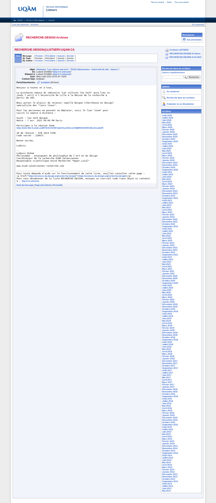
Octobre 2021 (168, 252)
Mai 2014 (166, 462)
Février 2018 (168, 356)
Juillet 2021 (167, 259)
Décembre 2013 (170, 474)
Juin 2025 (166, 148)
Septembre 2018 (170, 340)
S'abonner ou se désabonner (180, 104)
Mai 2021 (166, 264)
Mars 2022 (167, 240)
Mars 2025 (167, 155)
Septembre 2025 (170, 141)
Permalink (58, 185)
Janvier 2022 (168, 245)
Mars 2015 (167, 439)
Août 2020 (167, 285)
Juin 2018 (166, 347)
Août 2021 (167, 257)
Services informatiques (35, 20)
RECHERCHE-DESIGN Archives (185, 53)
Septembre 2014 (170, 453)
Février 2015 (168, 441)
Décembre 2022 (170, 219)
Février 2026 (168, 129)
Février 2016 (168, 413)
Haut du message (25, 185)
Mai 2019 (166, 321)
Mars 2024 (167, 184)
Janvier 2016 (168, 415)
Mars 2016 (167, 410)
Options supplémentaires (173, 72)
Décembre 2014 (170, 446)
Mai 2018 (166, 349)
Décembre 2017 (170, 361)
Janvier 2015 (168, 443)
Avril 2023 (167, 210)
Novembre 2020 (170, 278)
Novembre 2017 (170, 363)
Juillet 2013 (167, 486)
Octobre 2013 (168, 479)
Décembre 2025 (170, 134)
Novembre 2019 (170, 307)
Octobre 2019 (168, 309)
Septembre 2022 (170, 226)
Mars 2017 (167, 382)
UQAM (19, 20)
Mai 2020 (166, 292)
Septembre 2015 (170, 425)
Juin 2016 (166, 403)
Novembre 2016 (170, 392)
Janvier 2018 (168, 358)
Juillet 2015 (167, 429)
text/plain (45, 82)
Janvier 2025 (168, 160)
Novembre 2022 (170, 222)
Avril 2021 (167, 266)
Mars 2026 (167, 127)
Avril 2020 (167, 295)
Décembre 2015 (170, 417)
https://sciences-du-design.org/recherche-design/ (52, 176)
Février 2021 (168, 271)
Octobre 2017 (168, 366)
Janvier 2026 (168, 132)
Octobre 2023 (168, 196)
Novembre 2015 (170, 420)
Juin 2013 (166, 488)
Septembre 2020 (170, 283)
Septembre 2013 (170, 481)
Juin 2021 (166, 262)
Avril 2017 (167, 380)
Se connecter (173, 91)
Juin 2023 (166, 205)
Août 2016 (167, 399)
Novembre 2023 (170, 193)
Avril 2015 (167, 436)
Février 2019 (168, 328)
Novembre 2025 (170, 137)
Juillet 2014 (167, 458)
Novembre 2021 (170, 250)
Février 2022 (168, 243)
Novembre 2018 (170, 335)
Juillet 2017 (167, 373)
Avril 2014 (167, 465)
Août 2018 (167, 342)
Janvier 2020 (168, 302)
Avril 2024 (167, 181)
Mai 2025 (166, 151)
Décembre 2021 (170, 248)
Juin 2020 (166, 290)
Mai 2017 (166, 377)
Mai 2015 (166, 434)
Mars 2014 (167, 467)
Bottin (169, 2)
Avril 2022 (167, 238)
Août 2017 (167, 370)
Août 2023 (167, 200)
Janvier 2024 (168, 189)
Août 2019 (167, 314)
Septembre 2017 (170, 368)
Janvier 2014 (168, 472)
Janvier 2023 (168, 217)
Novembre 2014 (170, 448)
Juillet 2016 (167, 401)
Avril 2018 (167, 351)
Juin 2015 (166, 432)
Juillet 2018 (167, 344)
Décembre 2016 (170, 389)
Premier (39, 56)
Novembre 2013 (170, 477)
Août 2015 (167, 427)
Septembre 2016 (170, 396)
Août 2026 (167, 115)
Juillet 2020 (167, 288)
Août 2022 (167, 229)
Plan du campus (157, 2)
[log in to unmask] (61, 72)
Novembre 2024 (170, 165)
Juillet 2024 (167, 174)
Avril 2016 (167, 408)
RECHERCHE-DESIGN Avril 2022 (185, 57)
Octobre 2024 (168, 167)
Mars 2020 (167, 297)
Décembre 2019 (170, 304)
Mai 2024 (166, 179)
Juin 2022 (166, 233)
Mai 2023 (166, 207)
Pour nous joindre (181, 2)
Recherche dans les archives (176, 68)
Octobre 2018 (168, 337)
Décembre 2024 (170, 163)
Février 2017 (168, 384)
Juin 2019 (166, 318)
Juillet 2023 (167, 203)
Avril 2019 (167, 323)
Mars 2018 (167, 354)
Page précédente (43, 185)
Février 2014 (168, 469)
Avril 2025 (167, 153)
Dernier (70, 56)
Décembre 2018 (170, 333)
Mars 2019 (167, 325)
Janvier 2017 (168, 387)
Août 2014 (167, 455)
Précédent (50, 56)
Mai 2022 (166, 236)
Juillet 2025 (167, 146)
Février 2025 (168, 158)
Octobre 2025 (168, 139)
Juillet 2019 (167, 316)
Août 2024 (167, 172)
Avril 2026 (167, 125)
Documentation (194, 40)
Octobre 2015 (168, 422)
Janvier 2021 (168, 273)
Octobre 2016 (168, 394)
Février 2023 (168, 214)
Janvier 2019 (168, 330)
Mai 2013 (166, 491)
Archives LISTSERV (179, 50)
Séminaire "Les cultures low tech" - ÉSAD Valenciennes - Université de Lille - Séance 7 (77, 69)
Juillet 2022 (167, 231)
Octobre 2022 (168, 224)
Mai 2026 (166, 122)
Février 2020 (168, 299)
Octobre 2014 (168, 451)
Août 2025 (167, 144)
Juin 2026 (166, 120)
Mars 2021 (167, 269)
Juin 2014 (166, 460)
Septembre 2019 (170, 311)
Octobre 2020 (168, 281)
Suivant (61, 56)
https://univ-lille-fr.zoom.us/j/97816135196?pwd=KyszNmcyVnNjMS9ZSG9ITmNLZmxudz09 (60, 128)
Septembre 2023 (170, 198)
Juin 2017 (166, 375)
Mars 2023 (167, 212)
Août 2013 (167, 484)
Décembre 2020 (170, 276)
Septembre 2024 (170, 170)
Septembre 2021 (170, 255)
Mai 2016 (166, 406)
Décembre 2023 (170, 191)
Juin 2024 (166, 177)
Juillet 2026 (167, 118)
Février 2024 (168, 186)
